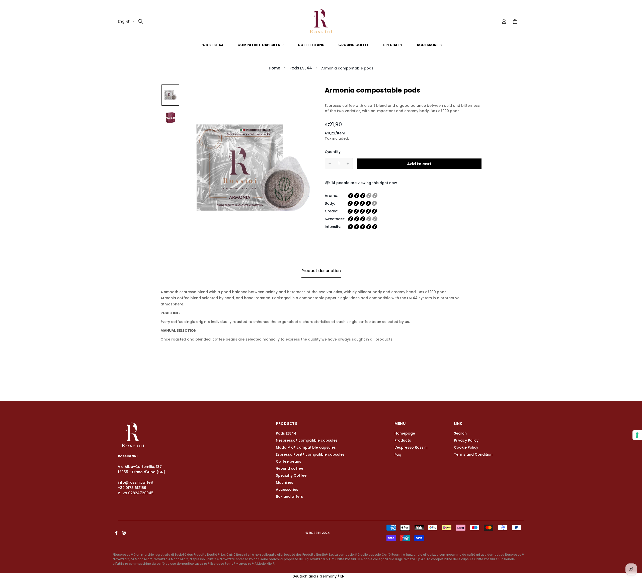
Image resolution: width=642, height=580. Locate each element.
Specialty (393, 44)
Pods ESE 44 (211, 44)
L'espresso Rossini (410, 447)
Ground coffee (353, 44)
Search (460, 433)
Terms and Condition (473, 454)
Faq (397, 454)
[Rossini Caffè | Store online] (321, 21)
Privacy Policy (466, 440)
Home (274, 68)
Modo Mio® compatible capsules (306, 447)
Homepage (404, 433)
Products (402, 440)
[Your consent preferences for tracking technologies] (637, 435)
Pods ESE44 (300, 68)
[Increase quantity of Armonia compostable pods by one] (348, 164)
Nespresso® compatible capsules (307, 440)
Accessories (429, 44)
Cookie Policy (466, 447)
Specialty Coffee (291, 475)
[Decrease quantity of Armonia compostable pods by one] (330, 164)
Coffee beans (311, 44)
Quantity (333, 151)
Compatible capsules (258, 44)
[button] (514, 21)
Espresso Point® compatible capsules (310, 454)
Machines (284, 482)
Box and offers (289, 496)
